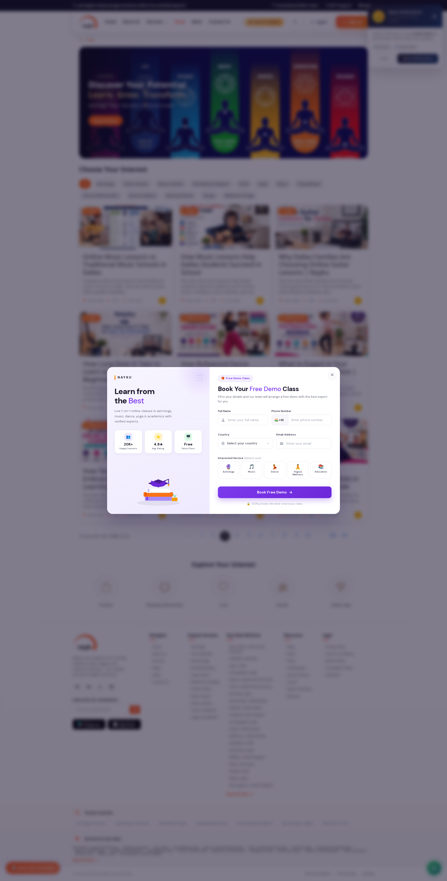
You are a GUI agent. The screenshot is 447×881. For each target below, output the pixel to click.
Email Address (286, 434)
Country (223, 434)
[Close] (332, 375)
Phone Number (281, 411)
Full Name (224, 411)
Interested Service (239, 458)
